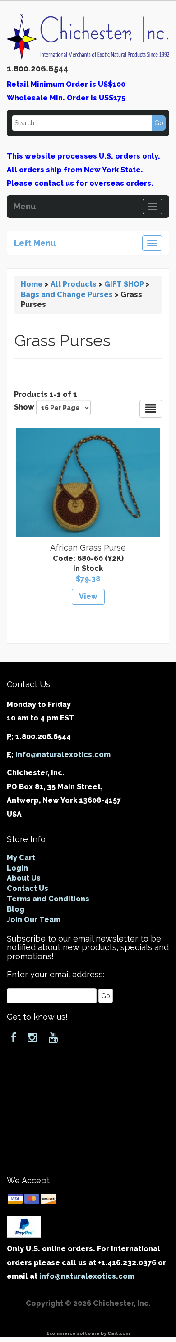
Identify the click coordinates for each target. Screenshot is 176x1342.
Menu (25, 205)
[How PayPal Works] (24, 1226)
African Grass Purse (88, 547)
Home (32, 284)
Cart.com (118, 1333)
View (88, 596)
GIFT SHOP (124, 284)
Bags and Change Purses (67, 294)
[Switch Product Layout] (150, 409)
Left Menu (35, 241)
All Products (74, 284)
